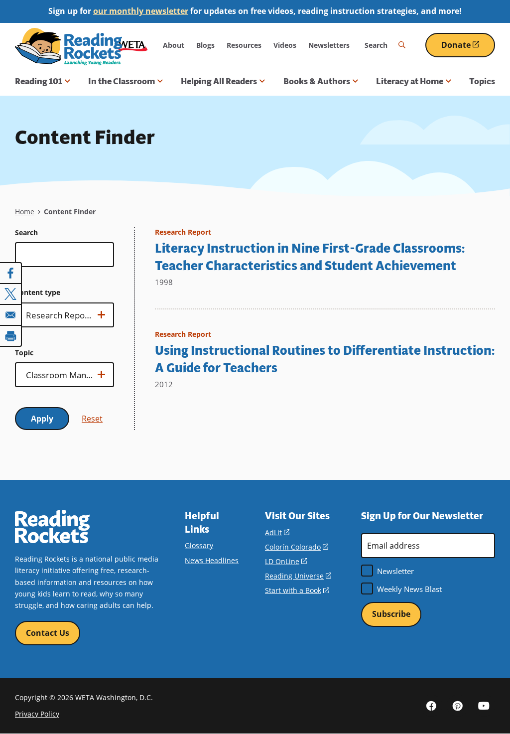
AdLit (277, 532)
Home (24, 211)
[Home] (68, 46)
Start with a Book (297, 590)
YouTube (484, 706)
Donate (468, 48)
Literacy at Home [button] (409, 81)
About (173, 45)
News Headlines (212, 560)
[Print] (11, 336)
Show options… (50, 318)
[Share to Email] (11, 315)
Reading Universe (298, 576)
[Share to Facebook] (11, 273)
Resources (244, 45)
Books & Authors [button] (316, 81)
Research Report (183, 232)
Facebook (431, 706)
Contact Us (47, 632)
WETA (133, 45)
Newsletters (329, 45)
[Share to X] (11, 294)
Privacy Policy (37, 714)
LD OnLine (286, 561)
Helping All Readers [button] (219, 81)
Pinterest (458, 706)
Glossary (199, 545)
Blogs (205, 45)
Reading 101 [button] (38, 81)
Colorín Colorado (296, 547)
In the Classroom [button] (121, 81)
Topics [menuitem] (482, 81)
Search (26, 232)
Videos (284, 45)
